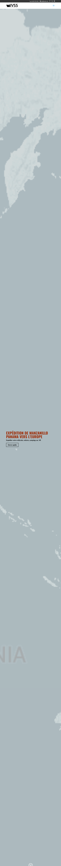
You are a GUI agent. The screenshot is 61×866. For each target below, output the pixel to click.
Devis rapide (12, 445)
